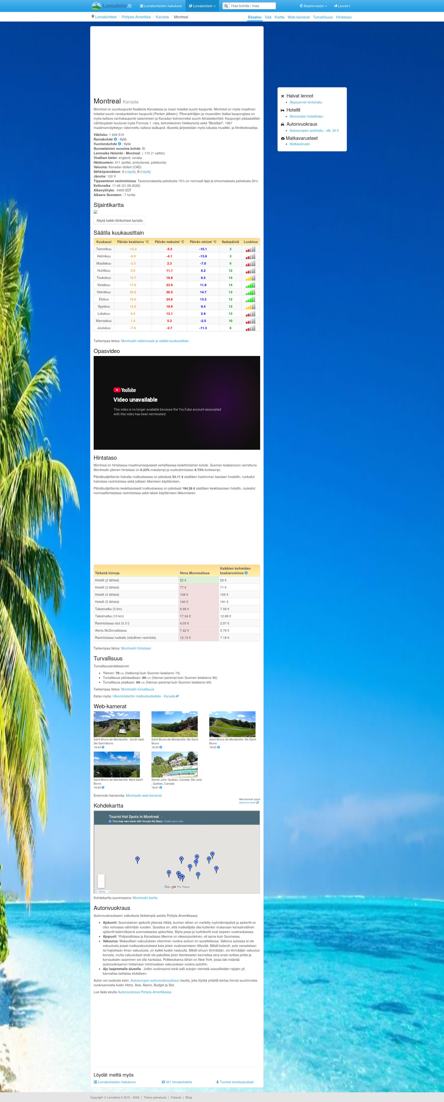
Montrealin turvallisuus (137, 689)
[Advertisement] (177, 62)
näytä (130, 171)
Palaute (176, 1097)
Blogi (188, 1097)
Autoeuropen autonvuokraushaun (155, 980)
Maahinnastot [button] (313, 5)
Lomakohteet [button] (202, 5)
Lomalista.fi (115, 1097)
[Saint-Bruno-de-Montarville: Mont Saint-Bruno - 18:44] (119, 764)
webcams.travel (247, 802)
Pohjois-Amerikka (136, 16)
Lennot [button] (342, 5)
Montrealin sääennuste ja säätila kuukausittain (155, 340)
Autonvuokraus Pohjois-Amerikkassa (144, 992)
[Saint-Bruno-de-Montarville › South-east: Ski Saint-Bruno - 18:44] (119, 724)
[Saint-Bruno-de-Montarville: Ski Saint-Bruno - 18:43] (176, 724)
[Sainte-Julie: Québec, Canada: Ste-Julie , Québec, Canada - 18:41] (176, 764)
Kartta (279, 17)
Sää (268, 17)
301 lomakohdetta (178, 1082)
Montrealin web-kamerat (144, 795)
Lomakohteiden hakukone (162, 5)
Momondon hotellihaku (306, 116)
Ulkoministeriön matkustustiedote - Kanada (144, 696)
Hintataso (344, 17)
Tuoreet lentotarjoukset (236, 1082)
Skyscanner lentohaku (306, 102)
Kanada (162, 16)
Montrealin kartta (145, 897)
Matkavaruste (300, 143)
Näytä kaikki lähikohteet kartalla (120, 220)
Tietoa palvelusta (155, 1097)
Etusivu (255, 17)
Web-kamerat (299, 17)
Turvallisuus (323, 17)
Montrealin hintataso (136, 648)
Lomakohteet (106, 16)
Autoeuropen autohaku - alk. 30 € (314, 130)
